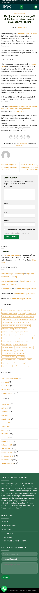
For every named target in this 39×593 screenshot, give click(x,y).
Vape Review (22, 360)
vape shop (13, 363)
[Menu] (21, 7)
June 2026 (5, 412)
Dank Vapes (24, 332)
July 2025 (4, 430)
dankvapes (5, 335)
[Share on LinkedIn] (28, 137)
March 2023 (5, 441)
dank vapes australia (17, 335)
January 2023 (6, 449)
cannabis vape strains (9, 319)
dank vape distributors (23, 325)
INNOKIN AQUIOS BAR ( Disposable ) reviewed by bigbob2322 (29, 167)
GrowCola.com (20, 111)
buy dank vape (6, 316)
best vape (22, 313)
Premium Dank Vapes (12, 255)
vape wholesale (7, 366)
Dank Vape (26, 322)
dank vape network (21, 328)
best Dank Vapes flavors (9, 313)
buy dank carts (31, 313)
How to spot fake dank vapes (11, 341)
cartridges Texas (22, 319)
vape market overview (9, 360)
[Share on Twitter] (17, 137)
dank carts (17, 322)
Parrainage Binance (8, 281)
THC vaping (20, 356)
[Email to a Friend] (21, 137)
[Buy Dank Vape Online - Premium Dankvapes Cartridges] (9, 7)
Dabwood (33, 319)
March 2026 (5, 419)
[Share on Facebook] (14, 137)
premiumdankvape (8, 347)
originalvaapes (6, 344)
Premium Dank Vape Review (24, 347)
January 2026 (6, 423)
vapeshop (5, 363)
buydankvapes (17, 316)
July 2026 (4, 408)
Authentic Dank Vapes (9, 378)
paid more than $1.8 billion (27, 34)
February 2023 (6, 445)
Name (6, 203)
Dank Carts (5, 386)
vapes (29, 360)
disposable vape (7, 338)
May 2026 (5, 415)
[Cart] (35, 7)
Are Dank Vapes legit (8, 310)
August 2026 (6, 404)
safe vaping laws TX (8, 350)
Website (6, 221)
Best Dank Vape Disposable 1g (12, 274)
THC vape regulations (8, 356)
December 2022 (7, 452)
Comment (8, 187)
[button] (4, 589)
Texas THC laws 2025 (8, 353)
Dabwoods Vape (7, 322)
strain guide (19, 350)
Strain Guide (5, 389)
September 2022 (7, 463)
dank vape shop (30, 335)
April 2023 (5, 438)
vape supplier (23, 363)
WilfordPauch (6, 289)
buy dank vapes (29, 316)
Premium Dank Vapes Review (25, 289)
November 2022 (7, 456)
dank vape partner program (10, 332)
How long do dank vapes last (23, 338)
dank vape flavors (7, 328)
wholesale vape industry (21, 366)
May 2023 (4, 434)
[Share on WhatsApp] (10, 137)
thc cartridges (21, 353)
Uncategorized (19, 13)
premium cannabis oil (20, 344)
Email (6, 212)
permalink (19, 145)
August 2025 (6, 426)
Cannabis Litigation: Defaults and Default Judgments (9, 167)
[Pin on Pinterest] (24, 137)
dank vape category (8, 325)
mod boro (24, 341)
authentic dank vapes (23, 310)
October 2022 (6, 460)
